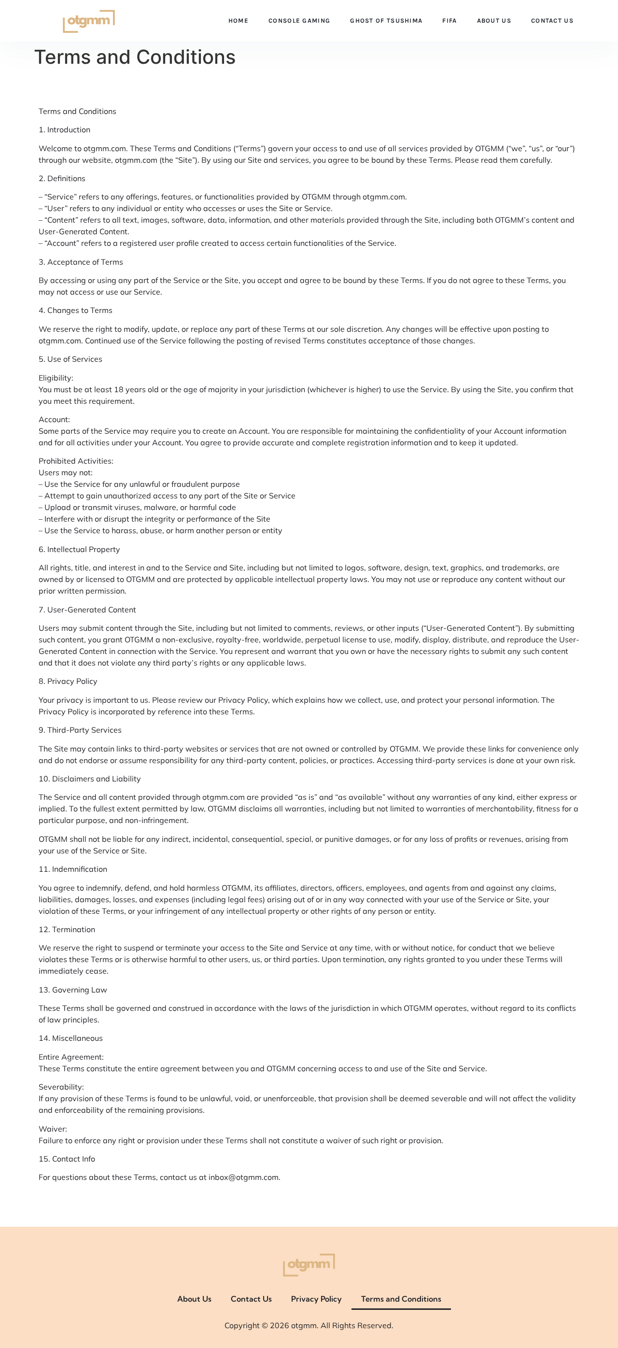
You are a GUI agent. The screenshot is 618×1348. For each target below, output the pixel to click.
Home (238, 20)
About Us (494, 20)
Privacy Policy (316, 1299)
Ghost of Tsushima (386, 20)
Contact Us (552, 20)
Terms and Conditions (401, 1299)
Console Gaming (299, 20)
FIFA (449, 20)
